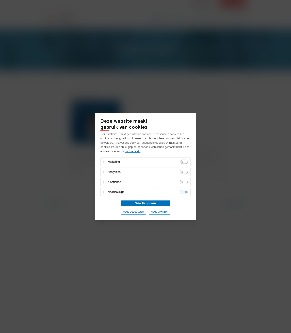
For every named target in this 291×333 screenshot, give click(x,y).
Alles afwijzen (159, 211)
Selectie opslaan (145, 203)
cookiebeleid (132, 151)
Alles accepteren (133, 211)
